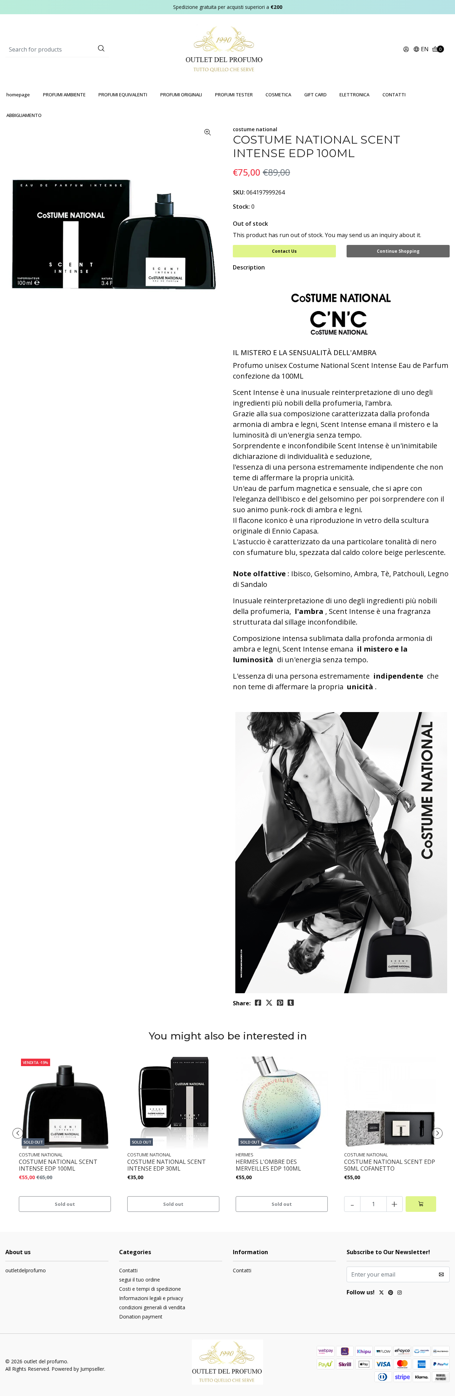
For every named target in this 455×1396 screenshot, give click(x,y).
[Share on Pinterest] (280, 1002)
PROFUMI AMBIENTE (64, 94)
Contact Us (284, 251)
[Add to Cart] (421, 1204)
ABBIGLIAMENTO (24, 115)
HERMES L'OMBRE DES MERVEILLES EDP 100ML (268, 1165)
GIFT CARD (315, 94)
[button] (421, 49)
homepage (18, 94)
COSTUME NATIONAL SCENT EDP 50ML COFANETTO (389, 1165)
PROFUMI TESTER (234, 94)
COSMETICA (278, 94)
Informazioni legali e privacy (151, 1298)
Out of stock (250, 224)
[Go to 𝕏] (381, 1293)
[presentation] (17, 1133)
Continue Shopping (398, 251)
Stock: (241, 206)
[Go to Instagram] (399, 1293)
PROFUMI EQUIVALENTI (122, 94)
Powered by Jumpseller (78, 1368)
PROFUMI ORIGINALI (181, 94)
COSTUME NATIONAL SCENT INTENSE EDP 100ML (58, 1165)
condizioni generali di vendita (152, 1307)
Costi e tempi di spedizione (150, 1288)
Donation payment (140, 1316)
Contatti (128, 1270)
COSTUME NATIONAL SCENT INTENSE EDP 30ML (166, 1165)
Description (249, 267)
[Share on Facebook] (258, 1002)
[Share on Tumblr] (291, 1002)
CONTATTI (394, 94)
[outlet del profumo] (228, 49)
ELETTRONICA (354, 94)
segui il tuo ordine (139, 1279)
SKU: (239, 192)
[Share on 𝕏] (269, 1002)
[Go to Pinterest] (390, 1293)
